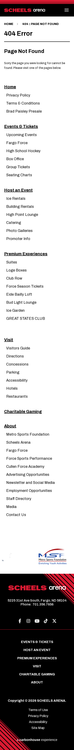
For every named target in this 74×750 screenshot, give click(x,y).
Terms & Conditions (23, 103)
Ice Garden (15, 310)
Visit (8, 340)
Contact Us (16, 515)
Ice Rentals (15, 198)
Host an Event (18, 190)
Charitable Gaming (23, 411)
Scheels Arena (18, 442)
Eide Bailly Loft (19, 294)
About (10, 426)
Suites (11, 262)
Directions (15, 356)
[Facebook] (19, 621)
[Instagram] (28, 621)
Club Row (14, 278)
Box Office (15, 159)
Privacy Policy (18, 95)
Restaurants (17, 396)
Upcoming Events (21, 135)
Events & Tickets (21, 126)
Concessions (17, 364)
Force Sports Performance (29, 458)
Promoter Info (18, 239)
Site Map (38, 728)
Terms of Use (38, 710)
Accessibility (17, 380)
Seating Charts (19, 175)
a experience (37, 740)
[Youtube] (37, 621)
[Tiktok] (45, 621)
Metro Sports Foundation (27, 434)
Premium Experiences (25, 254)
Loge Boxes (16, 270)
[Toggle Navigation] (67, 10)
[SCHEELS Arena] (24, 10)
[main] (37, 270)
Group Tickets (18, 167)
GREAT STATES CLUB (25, 318)
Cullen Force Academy (25, 466)
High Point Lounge (22, 215)
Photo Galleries (19, 231)
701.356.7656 (42, 604)
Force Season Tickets (25, 286)
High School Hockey (23, 151)
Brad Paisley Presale (24, 111)
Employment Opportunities (29, 491)
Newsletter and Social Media (30, 483)
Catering (13, 223)
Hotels (12, 388)
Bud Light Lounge (21, 302)
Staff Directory (18, 499)
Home (8, 24)
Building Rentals (20, 207)
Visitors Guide (18, 348)
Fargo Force (17, 143)
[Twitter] (54, 621)
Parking (12, 372)
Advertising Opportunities (27, 475)
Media (11, 507)
